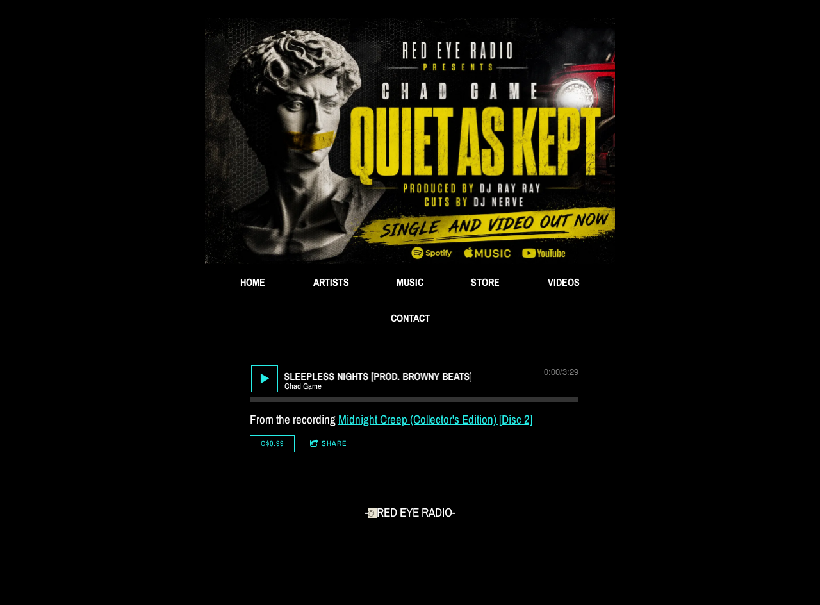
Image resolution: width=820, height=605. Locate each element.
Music (410, 282)
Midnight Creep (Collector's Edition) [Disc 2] (435, 419)
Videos (564, 282)
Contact (410, 318)
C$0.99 (272, 443)
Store (485, 282)
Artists (331, 282)
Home (252, 282)
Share (334, 443)
